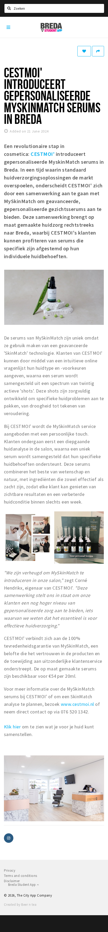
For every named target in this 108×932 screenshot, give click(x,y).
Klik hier (12, 727)
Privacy (9, 870)
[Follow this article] (84, 51)
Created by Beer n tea (20, 904)
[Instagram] (8, 838)
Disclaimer (12, 881)
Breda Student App (22, 884)
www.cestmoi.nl (77, 704)
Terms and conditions (20, 875)
